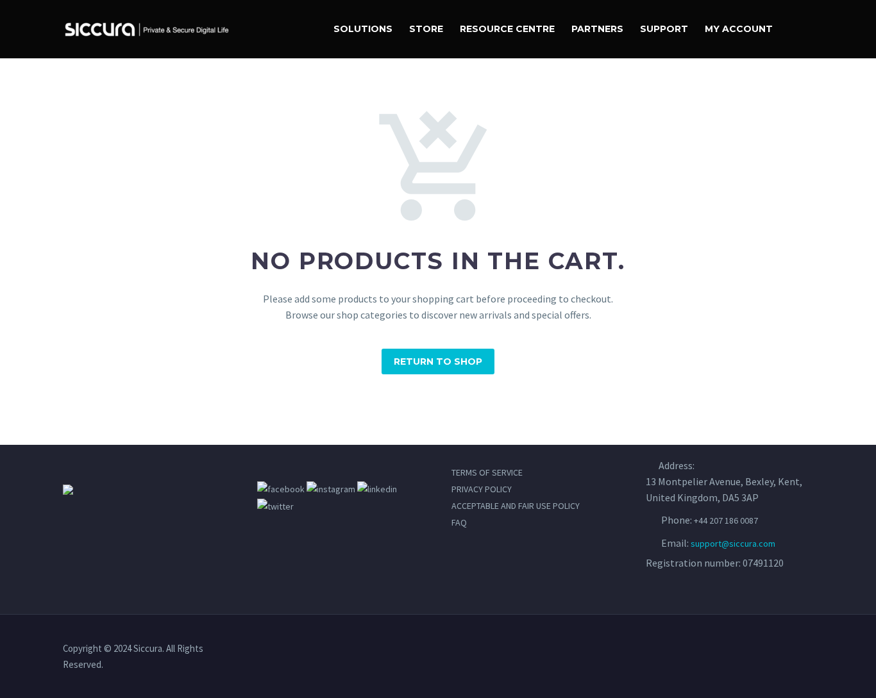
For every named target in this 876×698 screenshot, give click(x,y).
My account (739, 29)
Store (426, 29)
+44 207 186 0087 (726, 520)
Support (664, 29)
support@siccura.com (733, 543)
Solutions (362, 29)
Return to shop (438, 361)
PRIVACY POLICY (481, 489)
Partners (597, 29)
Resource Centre (507, 29)
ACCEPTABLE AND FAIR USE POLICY (515, 505)
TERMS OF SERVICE (487, 472)
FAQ (459, 522)
